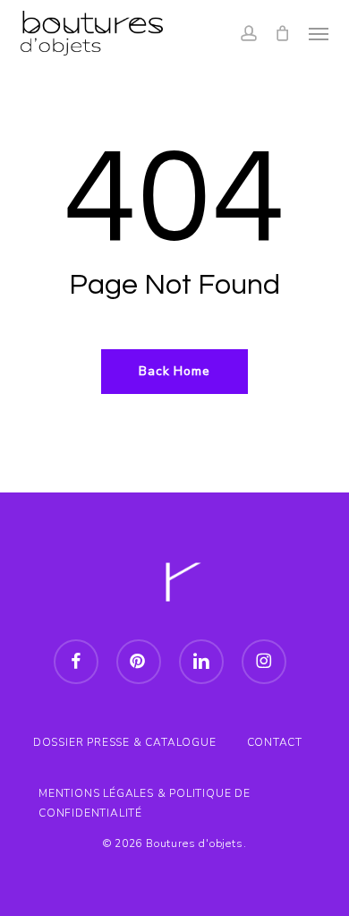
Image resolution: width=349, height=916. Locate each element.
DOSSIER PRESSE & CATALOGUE (125, 742)
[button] (318, 33)
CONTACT (275, 742)
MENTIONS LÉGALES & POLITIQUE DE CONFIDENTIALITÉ (144, 795)
